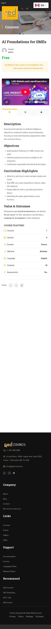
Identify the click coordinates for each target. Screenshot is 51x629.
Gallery (6, 535)
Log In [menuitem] (3, 3)
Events (6, 530)
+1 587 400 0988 (13, 450)
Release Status (9, 571)
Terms (21, 616)
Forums (6, 561)
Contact (6, 504)
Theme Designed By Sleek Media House (26, 613)
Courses (6, 525)
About (5, 494)
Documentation (9, 556)
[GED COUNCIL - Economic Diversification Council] (10, 12)
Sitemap (29, 616)
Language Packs (9, 566)
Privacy (12, 616)
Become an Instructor (12, 509)
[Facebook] (11, 285)
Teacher (11, 49)
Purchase (39, 616)
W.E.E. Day (7, 598)
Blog (5, 499)
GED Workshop (9, 593)
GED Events (7, 602)
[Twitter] (16, 285)
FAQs (5, 540)
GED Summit (8, 588)
